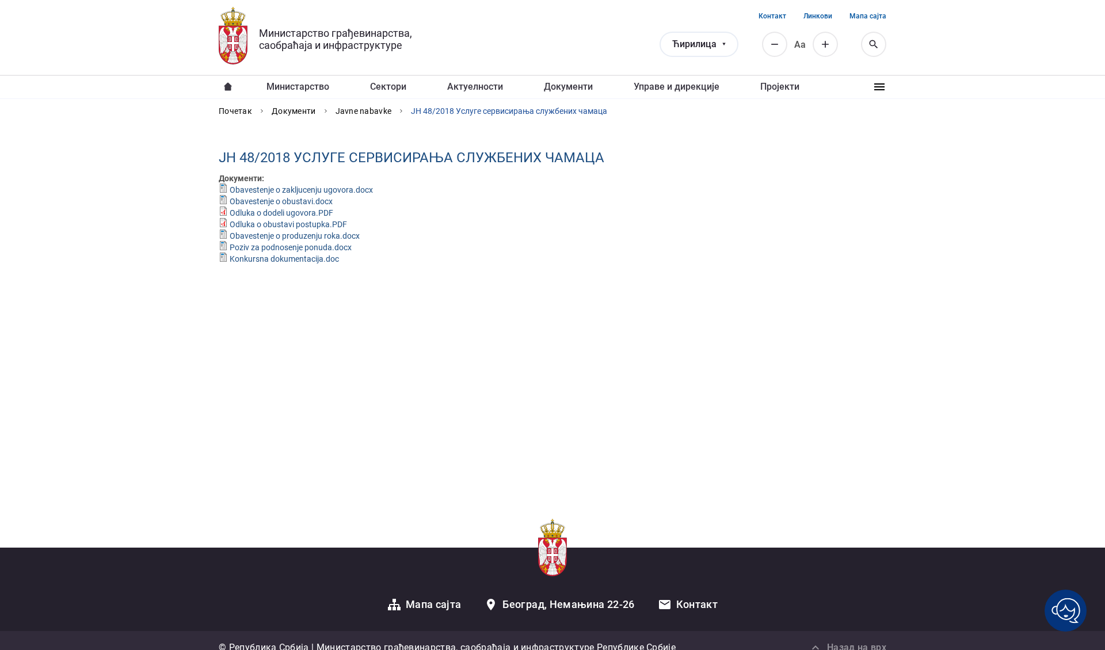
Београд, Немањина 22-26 (568, 604)
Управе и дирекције (676, 86)
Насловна (228, 87)
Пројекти (779, 86)
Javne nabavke (364, 111)
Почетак (235, 111)
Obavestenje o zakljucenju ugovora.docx (301, 189)
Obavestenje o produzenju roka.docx (295, 235)
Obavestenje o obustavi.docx (281, 201)
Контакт (772, 16)
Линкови (817, 16)
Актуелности (475, 86)
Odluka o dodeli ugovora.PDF (281, 212)
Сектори (388, 86)
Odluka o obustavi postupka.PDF (288, 224)
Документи (568, 86)
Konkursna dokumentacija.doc (284, 258)
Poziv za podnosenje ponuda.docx (291, 247)
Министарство (297, 86)
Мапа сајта (867, 16)
